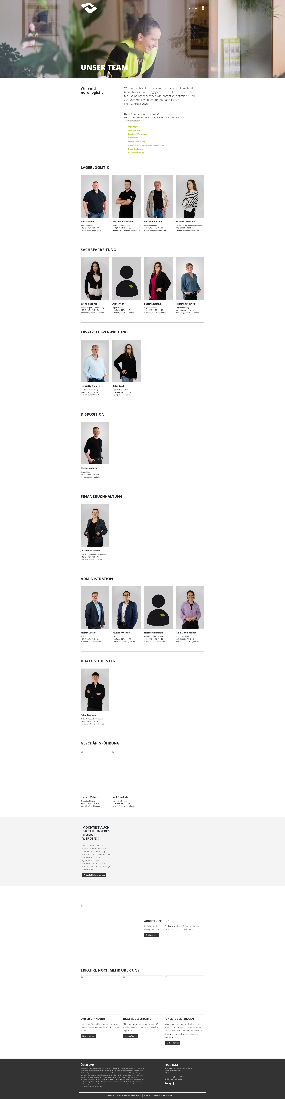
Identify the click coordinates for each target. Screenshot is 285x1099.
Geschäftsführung (136, 153)
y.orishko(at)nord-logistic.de (123, 641)
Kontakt (193, 8)
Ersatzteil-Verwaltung (138, 134)
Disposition (133, 138)
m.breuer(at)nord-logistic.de (92, 641)
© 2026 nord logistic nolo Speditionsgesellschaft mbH (124, 1095)
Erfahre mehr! (151, 935)
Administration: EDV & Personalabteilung (146, 145)
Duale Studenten (135, 149)
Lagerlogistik (133, 126)
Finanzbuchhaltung (136, 141)
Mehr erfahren (88, 1036)
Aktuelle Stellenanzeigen (94, 875)
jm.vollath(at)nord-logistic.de (187, 641)
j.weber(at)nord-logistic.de (91, 559)
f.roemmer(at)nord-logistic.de (92, 724)
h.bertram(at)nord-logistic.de (155, 641)
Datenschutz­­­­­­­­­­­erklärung (160, 1095)
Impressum (147, 1095)
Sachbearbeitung (135, 130)
